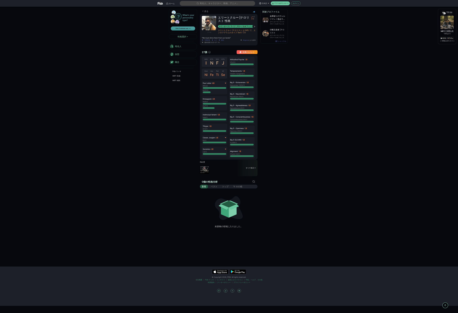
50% (217, 59)
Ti (217, 75)
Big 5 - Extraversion (237, 82)
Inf (223, 71)
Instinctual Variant (210, 115)
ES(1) (204, 140)
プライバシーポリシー (242, 282)
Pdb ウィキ (176, 71)
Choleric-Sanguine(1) (237, 74)
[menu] (183, 54)
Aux (212, 71)
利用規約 (211, 282)
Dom (206, 71)
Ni (206, 75)
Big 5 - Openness (237, 128)
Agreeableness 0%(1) (237, 108)
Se (223, 75)
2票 (217, 138)
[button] (214, 103)
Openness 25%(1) (236, 131)
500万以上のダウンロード (447, 40)
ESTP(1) (205, 90)
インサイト (221, 280)
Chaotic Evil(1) (235, 154)
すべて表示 (250, 168)
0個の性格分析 (210, 181)
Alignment (234, 151)
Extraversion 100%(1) (237, 85)
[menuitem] (183, 46)
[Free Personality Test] (183, 21)
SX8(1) (205, 117)
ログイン (296, 3)
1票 (218, 115)
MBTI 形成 (176, 76)
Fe (211, 75)
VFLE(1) (232, 62)
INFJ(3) (205, 86)
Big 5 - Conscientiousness (240, 117)
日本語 (264, 3)
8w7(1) (205, 106)
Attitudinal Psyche (237, 59)
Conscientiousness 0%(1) (238, 119)
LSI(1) (205, 152)
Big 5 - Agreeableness (238, 105)
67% (211, 59)
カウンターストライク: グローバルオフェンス (236, 26)
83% (206, 59)
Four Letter (207, 83)
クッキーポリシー (224, 282)
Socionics (206, 149)
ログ (215, 40)
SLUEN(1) (233, 142)
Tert (217, 71)
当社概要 (199, 280)
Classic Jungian (209, 138)
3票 (213, 99)
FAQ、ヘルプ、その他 (254, 280)
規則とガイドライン (235, 280)
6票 (213, 83)
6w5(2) (205, 102)
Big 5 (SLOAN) (236, 140)
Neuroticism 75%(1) (236, 97)
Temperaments (236, 71)
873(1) (205, 129)
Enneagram (207, 99)
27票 (204, 52)
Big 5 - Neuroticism (237, 94)
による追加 (249, 40)
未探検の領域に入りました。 (229, 226)
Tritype (205, 126)
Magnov (245, 40)
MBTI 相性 (176, 80)
